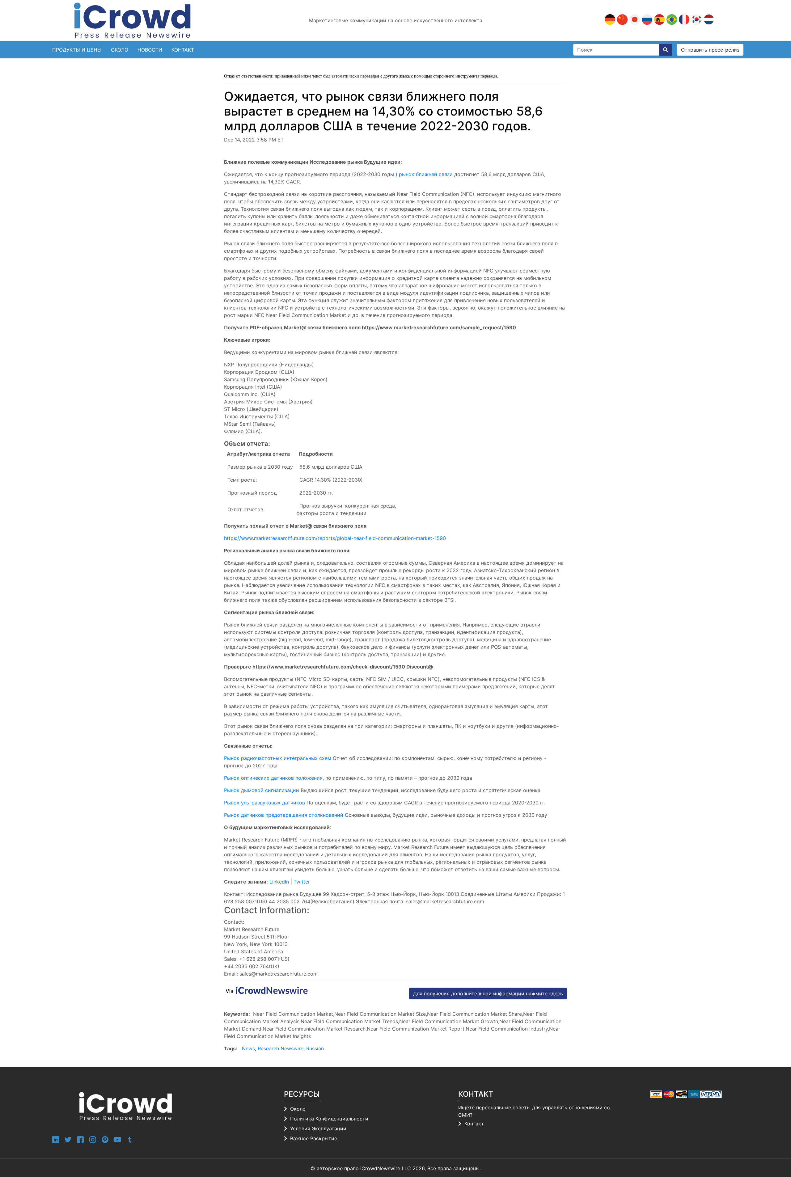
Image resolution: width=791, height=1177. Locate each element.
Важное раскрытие (313, 1138)
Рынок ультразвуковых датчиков (265, 802)
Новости (149, 50)
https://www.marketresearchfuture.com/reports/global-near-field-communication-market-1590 (335, 538)
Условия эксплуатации (318, 1128)
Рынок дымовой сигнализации (261, 790)
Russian (315, 1048)
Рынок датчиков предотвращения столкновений (283, 815)
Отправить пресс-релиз (710, 50)
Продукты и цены (77, 50)
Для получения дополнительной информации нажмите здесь (488, 993)
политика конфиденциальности (329, 1119)
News (248, 1048)
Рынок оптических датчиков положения (273, 778)
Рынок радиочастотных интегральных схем (277, 758)
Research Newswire (280, 1048)
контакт (182, 50)
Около (119, 50)
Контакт (474, 1123)
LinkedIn (279, 882)
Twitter (302, 882)
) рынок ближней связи (424, 174)
